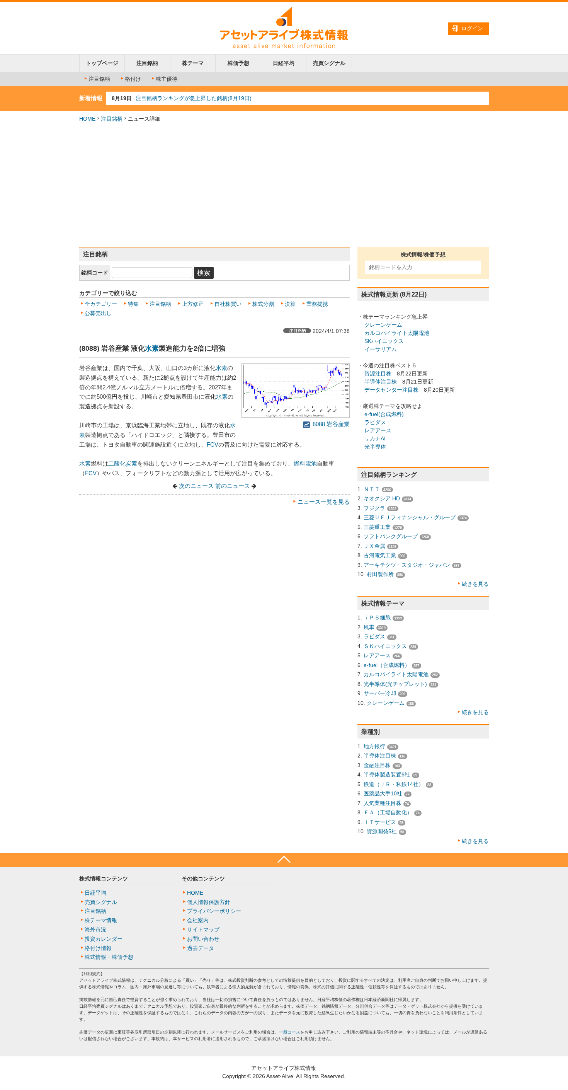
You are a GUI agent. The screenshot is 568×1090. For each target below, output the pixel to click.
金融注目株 (377, 765)
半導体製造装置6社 (387, 774)
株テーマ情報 (101, 920)
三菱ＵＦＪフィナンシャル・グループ (410, 517)
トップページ (102, 63)
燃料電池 (305, 463)
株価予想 (238, 63)
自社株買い (227, 304)
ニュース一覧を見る (324, 502)
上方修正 (193, 304)
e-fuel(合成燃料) (384, 414)
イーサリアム (380, 349)
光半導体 (375, 447)
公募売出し (98, 313)
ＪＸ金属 (374, 546)
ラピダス (375, 422)
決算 (290, 304)
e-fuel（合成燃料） (387, 665)
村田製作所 (380, 574)
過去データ (200, 948)
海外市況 (95, 929)
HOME (87, 119)
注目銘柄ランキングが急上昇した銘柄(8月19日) (194, 98)
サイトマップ (203, 929)
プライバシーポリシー (214, 911)
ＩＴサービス (380, 822)
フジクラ (374, 508)
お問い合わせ (203, 939)
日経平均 (283, 63)
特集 (133, 304)
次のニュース (196, 486)
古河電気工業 (380, 555)
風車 (369, 627)
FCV (212, 444)
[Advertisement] (284, 185)
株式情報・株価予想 (109, 957)
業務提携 (317, 304)
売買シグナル (329, 63)
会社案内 (198, 920)
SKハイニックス (384, 341)
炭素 (131, 463)
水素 (152, 348)
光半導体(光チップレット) (395, 684)
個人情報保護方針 (208, 902)
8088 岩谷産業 (330, 424)
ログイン (472, 28)
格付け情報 (98, 948)
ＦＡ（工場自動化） (388, 812)
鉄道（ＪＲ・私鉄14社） (394, 784)
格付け (133, 79)
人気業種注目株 (382, 803)
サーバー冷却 (380, 693)
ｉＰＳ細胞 (377, 617)
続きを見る (475, 584)
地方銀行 (374, 746)
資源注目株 (377, 373)
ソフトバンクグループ (391, 536)
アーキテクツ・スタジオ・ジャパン (407, 565)
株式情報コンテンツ (103, 878)
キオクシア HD (382, 498)
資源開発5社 (382, 831)
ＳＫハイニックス (385, 646)
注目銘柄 (147, 63)
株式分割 (263, 304)
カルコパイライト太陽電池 (396, 333)
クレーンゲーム (383, 325)
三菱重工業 (377, 527)
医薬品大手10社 (383, 793)
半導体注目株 (380, 382)
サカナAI (375, 438)
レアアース (377, 430)
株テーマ (193, 63)
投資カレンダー (103, 939)
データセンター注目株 (391, 390)
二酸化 (117, 463)
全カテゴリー (101, 304)
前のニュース (232, 486)
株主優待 (166, 79)
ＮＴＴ (372, 489)
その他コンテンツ (203, 878)
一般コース (289, 1032)
